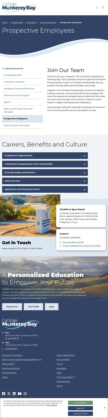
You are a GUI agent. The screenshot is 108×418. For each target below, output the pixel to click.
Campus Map (10, 338)
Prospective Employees (16, 118)
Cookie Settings (63, 382)
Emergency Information (12, 355)
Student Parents (9, 373)
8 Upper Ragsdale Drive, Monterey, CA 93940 (82, 246)
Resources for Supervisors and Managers (18, 110)
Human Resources (48, 23)
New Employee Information (17, 125)
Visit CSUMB (33, 307)
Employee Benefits (13, 75)
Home (4, 23)
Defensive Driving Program (17, 95)
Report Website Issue (66, 355)
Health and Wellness (11, 368)
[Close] (104, 407)
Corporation (32, 23)
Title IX (60, 364)
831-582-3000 (11, 349)
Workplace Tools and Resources (19, 89)
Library (5, 377)
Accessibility (61, 368)
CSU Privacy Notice (65, 377)
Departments (17, 23)
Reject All (80, 408)
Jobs (58, 386)
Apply (51, 307)
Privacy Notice (51, 405)
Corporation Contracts (14, 82)
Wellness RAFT (8, 364)
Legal (59, 373)
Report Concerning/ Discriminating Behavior (20, 360)
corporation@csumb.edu (73, 242)
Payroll (7, 102)
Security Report (63, 360)
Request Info (12, 307)
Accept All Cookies (80, 413)
